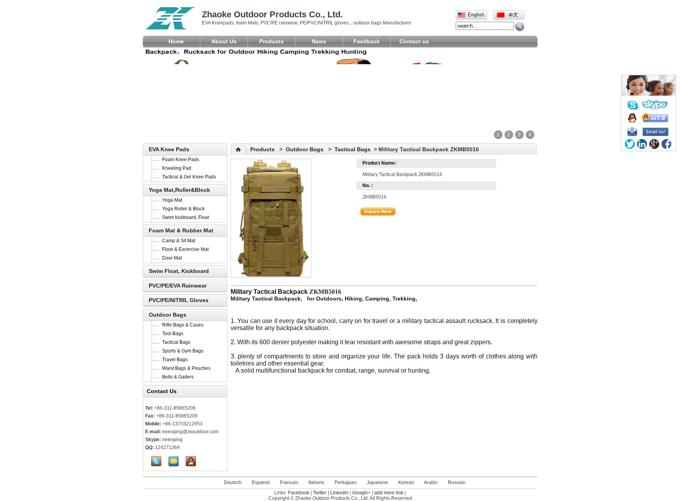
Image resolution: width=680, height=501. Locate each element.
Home (176, 41)
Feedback (366, 41)
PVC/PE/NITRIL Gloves (179, 300)
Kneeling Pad (176, 168)
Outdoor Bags (168, 315)
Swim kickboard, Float (185, 217)
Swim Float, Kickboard (179, 271)
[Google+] (654, 144)
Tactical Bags (176, 342)
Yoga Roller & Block (183, 209)
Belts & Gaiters (178, 377)
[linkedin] (642, 144)
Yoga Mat (172, 200)
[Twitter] (630, 144)
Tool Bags (172, 333)
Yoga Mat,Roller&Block (179, 190)
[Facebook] (666, 144)
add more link (388, 492)
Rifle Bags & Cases (182, 325)
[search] (519, 26)
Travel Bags (175, 359)
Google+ (361, 492)
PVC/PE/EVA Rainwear (178, 285)
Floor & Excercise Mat (185, 249)
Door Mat (172, 258)
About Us (224, 41)
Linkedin (339, 492)
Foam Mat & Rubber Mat (181, 230)
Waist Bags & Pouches (186, 368)
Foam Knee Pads (180, 159)
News (319, 41)
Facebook (298, 492)
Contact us (414, 41)
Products (271, 41)
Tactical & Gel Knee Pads (189, 177)
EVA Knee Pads (169, 149)
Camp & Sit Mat (178, 240)
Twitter (320, 492)
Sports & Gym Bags (182, 351)
